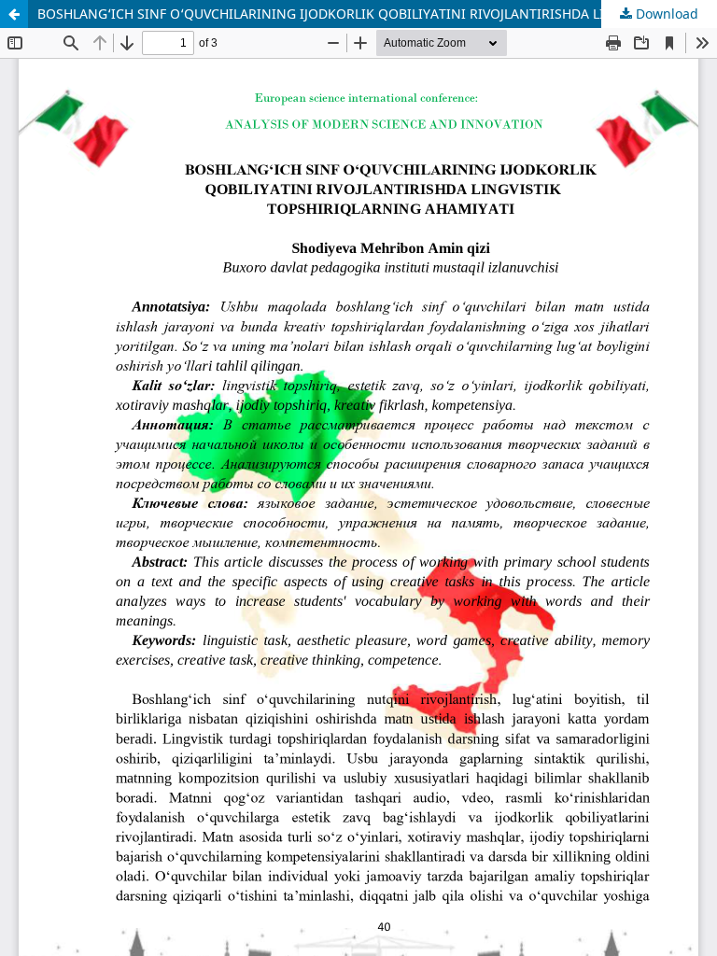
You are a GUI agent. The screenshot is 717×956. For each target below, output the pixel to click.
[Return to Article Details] (14, 14)
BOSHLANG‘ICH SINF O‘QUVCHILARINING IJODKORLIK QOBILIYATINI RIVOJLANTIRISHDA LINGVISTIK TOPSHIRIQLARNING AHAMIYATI (377, 13)
